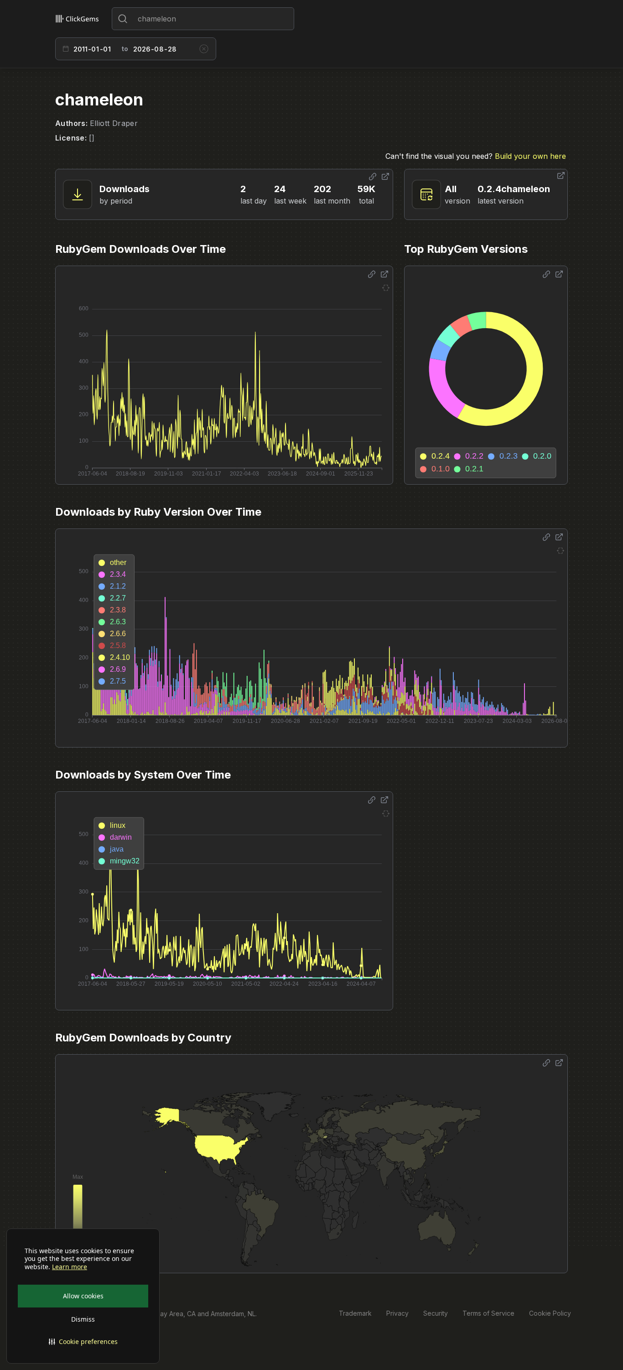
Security (435, 1313)
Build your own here (530, 156)
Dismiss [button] (83, 1319)
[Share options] (372, 176)
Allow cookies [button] (83, 1296)
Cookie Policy (550, 1313)
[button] (83, 1341)
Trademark (355, 1313)
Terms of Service (488, 1313)
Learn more (69, 1267)
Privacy (397, 1313)
